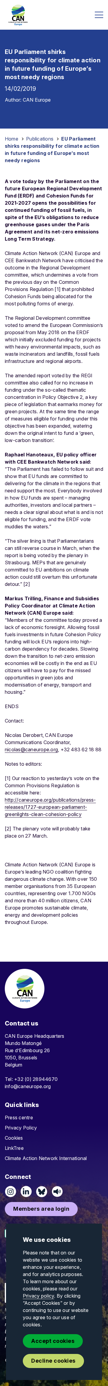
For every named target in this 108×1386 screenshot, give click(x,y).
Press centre (19, 1117)
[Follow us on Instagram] (10, 1191)
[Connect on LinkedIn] (26, 1191)
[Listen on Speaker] (57, 1191)
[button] (41, 1209)
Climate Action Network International (46, 1158)
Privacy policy (38, 1296)
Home (11, 139)
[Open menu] (99, 15)
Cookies (14, 1138)
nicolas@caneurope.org (31, 749)
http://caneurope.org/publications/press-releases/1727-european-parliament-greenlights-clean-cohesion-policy (50, 807)
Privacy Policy (21, 1128)
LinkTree (14, 1148)
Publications (39, 139)
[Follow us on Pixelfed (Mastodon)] (41, 1191)
